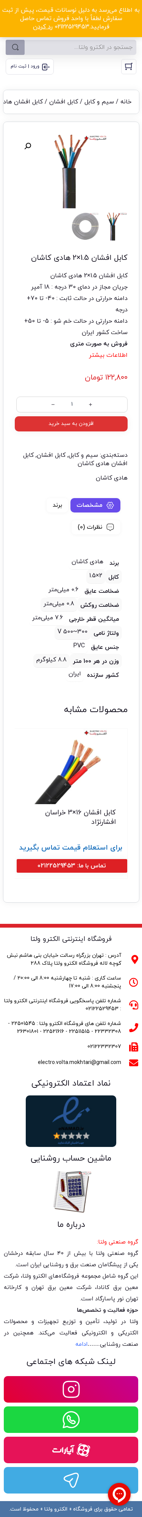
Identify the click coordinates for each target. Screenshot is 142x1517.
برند (57, 505)
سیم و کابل (99, 102)
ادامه (81, 1344)
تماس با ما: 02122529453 (71, 866)
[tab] (95, 505)
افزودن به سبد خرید (71, 423)
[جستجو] (15, 47)
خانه (125, 102)
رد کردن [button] (43, 27)
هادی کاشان (112, 478)
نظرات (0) (90, 527)
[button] (27, 146)
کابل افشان (63, 102)
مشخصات (89, 505)
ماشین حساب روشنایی (71, 1158)
